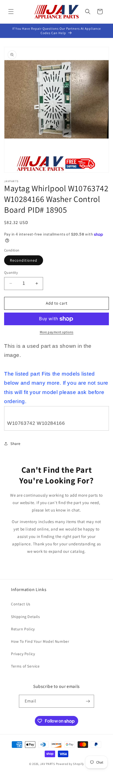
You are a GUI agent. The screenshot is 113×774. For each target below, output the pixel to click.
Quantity (11, 272)
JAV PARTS (47, 764)
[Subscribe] (88, 701)
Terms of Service (25, 666)
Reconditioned (23, 260)
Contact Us (20, 603)
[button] (11, 12)
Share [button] (15, 443)
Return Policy (23, 629)
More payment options (57, 332)
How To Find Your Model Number (40, 641)
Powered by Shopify (70, 764)
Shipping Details (25, 616)
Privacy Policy (23, 653)
